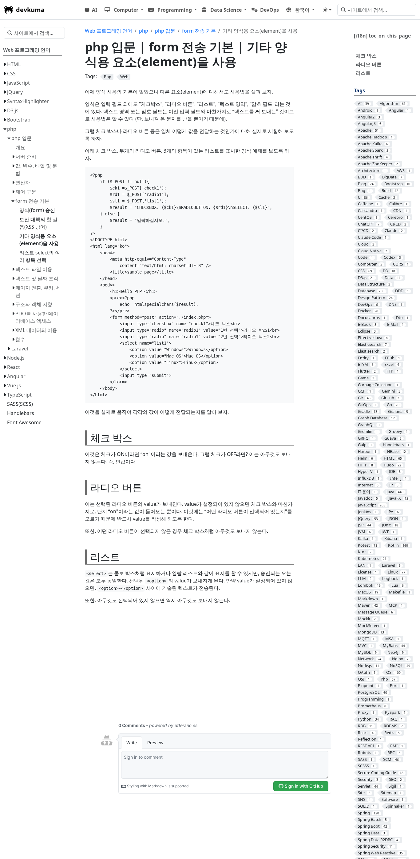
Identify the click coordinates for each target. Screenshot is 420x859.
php (143, 30)
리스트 (363, 73)
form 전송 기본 (199, 30)
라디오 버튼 (369, 64)
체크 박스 (366, 55)
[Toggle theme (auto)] (327, 10)
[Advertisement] (216, 667)
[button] (124, 10)
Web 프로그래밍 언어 (108, 30)
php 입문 (165, 30)
